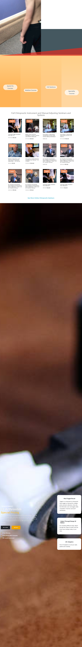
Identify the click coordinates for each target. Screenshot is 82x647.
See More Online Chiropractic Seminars (41, 198)
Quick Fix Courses (10, 87)
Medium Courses (30, 90)
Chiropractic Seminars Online (55, 42)
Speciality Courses (71, 92)
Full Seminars (51, 87)
